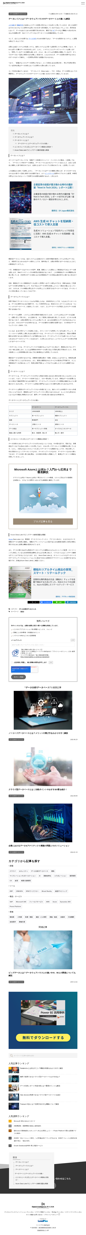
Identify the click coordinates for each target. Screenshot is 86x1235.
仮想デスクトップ (61, 891)
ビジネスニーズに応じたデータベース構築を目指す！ (34, 147)
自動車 (62, 917)
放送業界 (13, 922)
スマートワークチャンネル (73, 1212)
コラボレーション (60, 876)
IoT (53, 30)
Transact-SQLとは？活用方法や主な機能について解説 (39, 1104)
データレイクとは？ (22, 134)
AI (39, 876)
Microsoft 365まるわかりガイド (24, 1121)
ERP (11, 891)
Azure (11, 539)
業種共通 (22, 922)
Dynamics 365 (65, 902)
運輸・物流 (53, 917)
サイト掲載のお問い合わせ (34, 1214)
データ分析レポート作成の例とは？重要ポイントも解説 (40, 1086)
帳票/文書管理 (26, 880)
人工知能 (12, 25)
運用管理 (73, 876)
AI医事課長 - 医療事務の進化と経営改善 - (28, 1126)
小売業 (20, 917)
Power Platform (15, 906)
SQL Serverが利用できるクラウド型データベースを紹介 (40, 1095)
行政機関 (71, 917)
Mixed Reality (47, 891)
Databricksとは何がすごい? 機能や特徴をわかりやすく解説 (41, 1068)
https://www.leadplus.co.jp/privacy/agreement (35, 657)
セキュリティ (23, 871)
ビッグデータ (49, 173)
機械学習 (20, 25)
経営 (16, 880)
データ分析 (32, 38)
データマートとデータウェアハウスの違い (33, 143)
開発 (52, 871)
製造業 (12, 917)
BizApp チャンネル (58, 1212)
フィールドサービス (36, 902)
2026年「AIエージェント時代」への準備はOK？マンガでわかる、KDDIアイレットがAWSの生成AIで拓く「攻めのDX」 (45, 1139)
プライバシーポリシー (51, 1214)
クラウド (13, 871)
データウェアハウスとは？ (24, 137)
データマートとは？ (22, 140)
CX (11, 880)
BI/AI (22, 611)
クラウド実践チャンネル (42, 1212)
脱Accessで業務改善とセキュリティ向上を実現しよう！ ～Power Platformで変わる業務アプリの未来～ (45, 1132)
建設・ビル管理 (41, 917)
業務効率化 (47, 876)
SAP (11, 902)
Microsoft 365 (21, 902)
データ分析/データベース (18, 14)
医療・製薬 (29, 917)
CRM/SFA (19, 891)
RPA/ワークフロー (32, 891)
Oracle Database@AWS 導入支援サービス (28, 1145)
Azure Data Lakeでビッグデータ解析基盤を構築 (32, 150)
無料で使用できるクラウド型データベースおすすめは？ (40, 1077)
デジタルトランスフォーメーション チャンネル (18, 1212)
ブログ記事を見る (43, 521)
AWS (47, 902)
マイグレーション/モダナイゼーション (23, 876)
